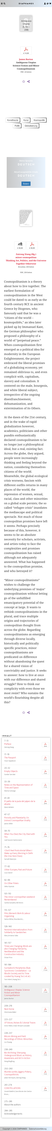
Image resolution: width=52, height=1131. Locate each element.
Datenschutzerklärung (37, 1128)
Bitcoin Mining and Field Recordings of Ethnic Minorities (18, 1037)
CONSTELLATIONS (12, 1088)
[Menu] (2, 3)
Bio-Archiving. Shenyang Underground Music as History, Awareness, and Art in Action (18, 1055)
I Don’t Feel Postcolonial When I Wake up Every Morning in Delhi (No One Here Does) (18, 853)
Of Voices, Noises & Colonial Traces (19, 1023)
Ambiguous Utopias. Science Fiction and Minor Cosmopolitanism (17, 992)
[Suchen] (4, 3)
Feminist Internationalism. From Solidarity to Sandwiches (18, 931)
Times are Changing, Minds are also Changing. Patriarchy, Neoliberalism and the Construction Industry (18, 950)
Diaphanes (26, 3)
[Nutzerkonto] (45, 3)
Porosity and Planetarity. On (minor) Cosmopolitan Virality (17, 819)
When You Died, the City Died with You (19, 835)
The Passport (10, 758)
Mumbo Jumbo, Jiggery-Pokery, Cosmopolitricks (17, 1073)
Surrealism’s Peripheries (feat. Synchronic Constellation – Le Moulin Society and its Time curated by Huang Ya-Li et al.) (17, 972)
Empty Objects (11, 771)
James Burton (26, 59)
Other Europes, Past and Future (18, 870)
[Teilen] (28, 81)
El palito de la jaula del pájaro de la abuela (19, 802)
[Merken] (24, 81)
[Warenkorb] (50, 3)
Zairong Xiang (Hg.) (26, 254)
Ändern (26, 183)
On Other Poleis (11, 883)
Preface (7, 744)
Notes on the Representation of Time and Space (18, 786)
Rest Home (9, 1009)
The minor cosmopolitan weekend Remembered (19, 898)
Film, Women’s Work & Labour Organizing (17, 914)
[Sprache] (47, 3)
